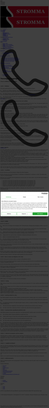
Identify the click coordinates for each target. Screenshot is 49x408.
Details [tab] (24, 196)
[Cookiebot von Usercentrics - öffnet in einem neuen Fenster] (42, 193)
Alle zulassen (40, 213)
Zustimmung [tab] (8, 196)
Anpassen (24, 213)
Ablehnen (9, 213)
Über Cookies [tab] (40, 196)
